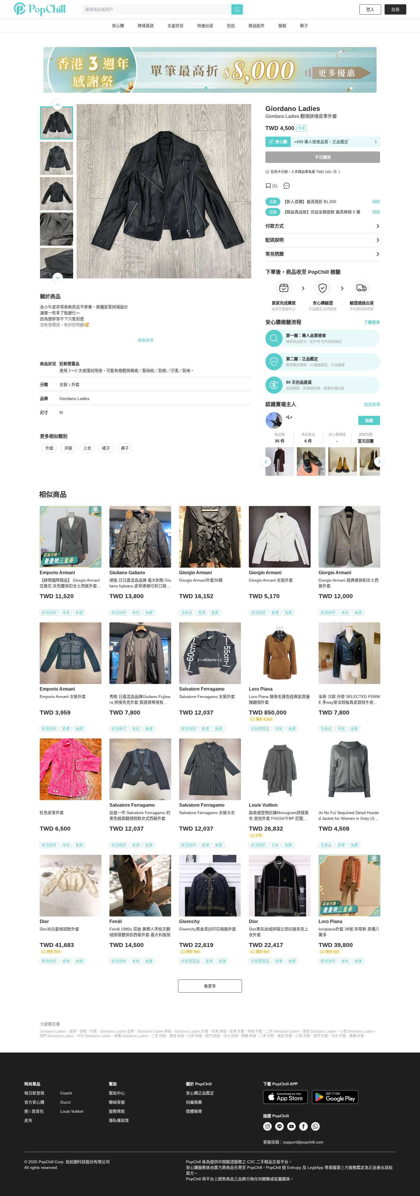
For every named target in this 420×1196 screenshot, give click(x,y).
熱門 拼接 (212, 1036)
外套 (75, 384)
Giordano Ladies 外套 (191, 1031)
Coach (66, 1093)
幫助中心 (117, 1093)
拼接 (83, 1031)
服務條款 (117, 1111)
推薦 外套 (356, 1036)
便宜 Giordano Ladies (320, 1031)
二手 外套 (266, 1036)
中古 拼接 (230, 1036)
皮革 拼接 (219, 1031)
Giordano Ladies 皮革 (117, 1031)
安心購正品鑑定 (200, 1093)
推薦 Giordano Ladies (131, 1036)
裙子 (106, 448)
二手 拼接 (158, 1036)
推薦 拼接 (248, 1036)
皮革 (72, 1031)
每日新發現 (34, 1093)
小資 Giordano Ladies (357, 1031)
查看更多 (146, 340)
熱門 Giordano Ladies (57, 1036)
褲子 (125, 448)
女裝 (63, 384)
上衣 (87, 448)
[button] (279, 438)
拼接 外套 (255, 1031)
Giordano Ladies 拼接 (154, 1031)
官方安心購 (34, 1102)
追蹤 (369, 420)
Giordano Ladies (53, 1031)
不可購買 (323, 157)
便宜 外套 (284, 1036)
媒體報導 (194, 1111)
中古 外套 (338, 1036)
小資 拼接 (194, 1036)
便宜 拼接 (176, 1036)
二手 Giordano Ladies (282, 1031)
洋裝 (68, 448)
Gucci (65, 1102)
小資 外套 (302, 1036)
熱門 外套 (320, 1036)
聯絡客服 (117, 1102)
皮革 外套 (237, 1031)
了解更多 (372, 322)
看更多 (210, 986)
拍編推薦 (194, 1102)
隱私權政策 (119, 1120)
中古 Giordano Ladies (94, 1036)
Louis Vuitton (71, 1111)
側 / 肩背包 (34, 1111)
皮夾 (28, 1120)
